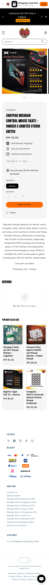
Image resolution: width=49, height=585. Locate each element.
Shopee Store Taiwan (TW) (20, 509)
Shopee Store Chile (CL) (19, 515)
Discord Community (16, 525)
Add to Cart (24, 204)
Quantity (10, 192)
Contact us (12, 492)
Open (43, 4)
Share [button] (13, 212)
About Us (32, 579)
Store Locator (14, 495)
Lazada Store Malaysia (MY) (21, 518)
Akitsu (12, 186)
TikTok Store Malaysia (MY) (20, 522)
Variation (10, 180)
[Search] (42, 41)
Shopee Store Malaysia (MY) (21, 499)
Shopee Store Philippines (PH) (22, 512)
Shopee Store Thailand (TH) (21, 505)
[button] (3, 33)
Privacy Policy (15, 576)
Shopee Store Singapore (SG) (21, 502)
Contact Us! (23, 20)
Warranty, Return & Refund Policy (24, 573)
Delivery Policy (19, 579)
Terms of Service (31, 576)
